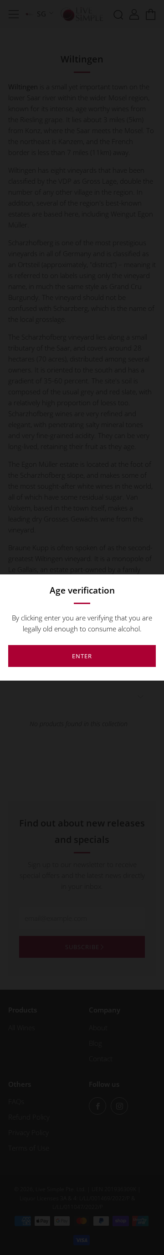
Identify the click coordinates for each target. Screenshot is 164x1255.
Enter (82, 656)
